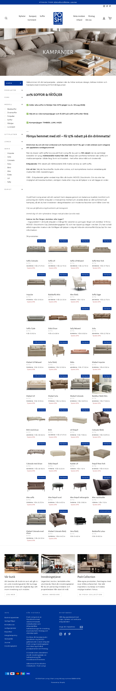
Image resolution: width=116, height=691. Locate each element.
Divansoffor (12, 113)
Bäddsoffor (12, 109)
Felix (9, 164)
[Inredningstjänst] (58, 563)
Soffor (42, 16)
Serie (7, 149)
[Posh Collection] (94, 563)
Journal (7, 642)
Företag (91, 16)
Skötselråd (9, 639)
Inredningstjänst (11, 646)
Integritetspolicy (11, 635)
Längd (8, 141)
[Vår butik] (22, 563)
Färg (7, 97)
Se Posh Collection (90, 594)
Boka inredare (79, 16)
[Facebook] (65, 634)
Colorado (11, 160)
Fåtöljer (10, 123)
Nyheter (22, 16)
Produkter (10, 90)
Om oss (89, 20)
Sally (9, 182)
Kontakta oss (9, 625)
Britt (9, 168)
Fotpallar (10, 116)
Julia (9, 157)
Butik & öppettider (12, 617)
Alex (9, 171)
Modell (8, 104)
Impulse (10, 153)
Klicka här (99, 227)
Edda (9, 175)
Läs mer (10, 594)
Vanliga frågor (10, 621)
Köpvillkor (8, 632)
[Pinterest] (69, 634)
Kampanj (32, 16)
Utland (79, 20)
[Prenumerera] (81, 627)
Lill (8, 178)
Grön (9, 83)
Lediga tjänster (10, 628)
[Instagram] (60, 634)
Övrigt (8, 189)
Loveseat (11, 127)
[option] (58, 2)
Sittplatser (11, 134)
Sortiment (32, 20)
